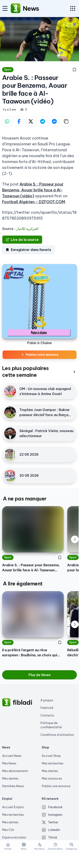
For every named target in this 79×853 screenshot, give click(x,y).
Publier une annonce (56, 786)
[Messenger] (54, 121)
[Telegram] (42, 121)
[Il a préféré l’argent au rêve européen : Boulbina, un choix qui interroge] (33, 614)
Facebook (55, 807)
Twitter (53, 822)
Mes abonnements (15, 771)
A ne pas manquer (24, 498)
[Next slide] (75, 539)
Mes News (9, 763)
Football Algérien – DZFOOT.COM (33, 201)
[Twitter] (31, 121)
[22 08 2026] (10, 454)
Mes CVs (8, 830)
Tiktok (52, 837)
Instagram (55, 815)
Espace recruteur (14, 837)
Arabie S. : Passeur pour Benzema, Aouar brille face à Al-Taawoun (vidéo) (32, 190)
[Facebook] (19, 121)
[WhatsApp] (7, 121)
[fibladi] (6, 702)
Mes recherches (52, 763)
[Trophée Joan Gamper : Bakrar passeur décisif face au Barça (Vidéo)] (10, 412)
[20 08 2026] (10, 475)
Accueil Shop (51, 756)
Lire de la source (25, 239)
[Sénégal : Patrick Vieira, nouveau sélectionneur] (10, 433)
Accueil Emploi (13, 807)
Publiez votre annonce (42, 355)
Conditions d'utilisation (57, 735)
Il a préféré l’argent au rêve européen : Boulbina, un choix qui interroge (29, 653)
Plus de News (39, 675)
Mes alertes (10, 778)
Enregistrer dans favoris (31, 250)
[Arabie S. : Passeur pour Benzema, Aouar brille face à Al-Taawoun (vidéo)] (33, 529)
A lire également (22, 583)
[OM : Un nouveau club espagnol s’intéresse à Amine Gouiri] (10, 391)
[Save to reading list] (74, 69)
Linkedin (54, 830)
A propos (46, 700)
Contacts (47, 715)
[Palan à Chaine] (39, 301)
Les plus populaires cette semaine (25, 371)
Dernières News (13, 786)
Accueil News (11, 756)
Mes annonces (52, 778)
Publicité (47, 708)
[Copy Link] (66, 121)
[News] (16, 8)
